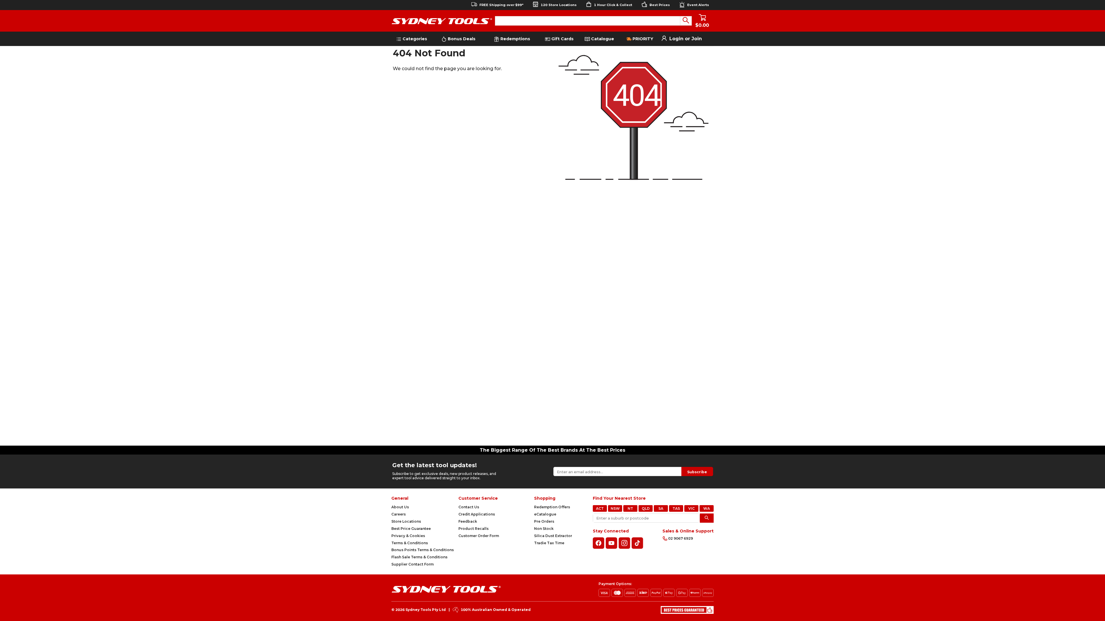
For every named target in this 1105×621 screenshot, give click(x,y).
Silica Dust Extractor (553, 536)
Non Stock (544, 528)
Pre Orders (544, 521)
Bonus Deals (461, 38)
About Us (400, 507)
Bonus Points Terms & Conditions (422, 550)
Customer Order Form (478, 536)
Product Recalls (473, 528)
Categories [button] (414, 38)
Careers (398, 514)
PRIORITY (642, 38)
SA (660, 508)
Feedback (467, 521)
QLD (646, 508)
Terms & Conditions (409, 543)
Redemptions (514, 38)
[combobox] (587, 21)
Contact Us (468, 507)
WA (706, 508)
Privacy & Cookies (408, 536)
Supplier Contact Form (412, 564)
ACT (600, 508)
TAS (676, 508)
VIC (691, 508)
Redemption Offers (552, 507)
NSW (615, 508)
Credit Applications (476, 514)
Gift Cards (562, 38)
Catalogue (602, 38)
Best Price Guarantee (411, 528)
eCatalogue (545, 514)
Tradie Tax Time (549, 543)
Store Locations (406, 521)
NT (630, 508)
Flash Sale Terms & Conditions (419, 557)
